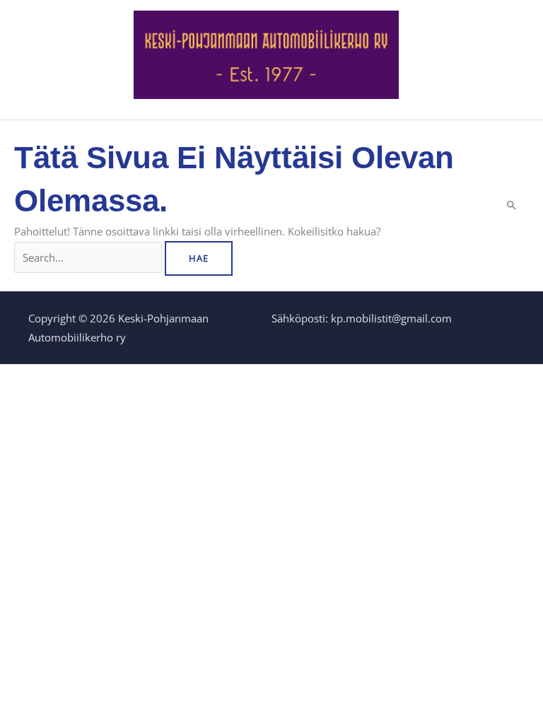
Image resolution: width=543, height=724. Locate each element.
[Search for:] (89, 257)
